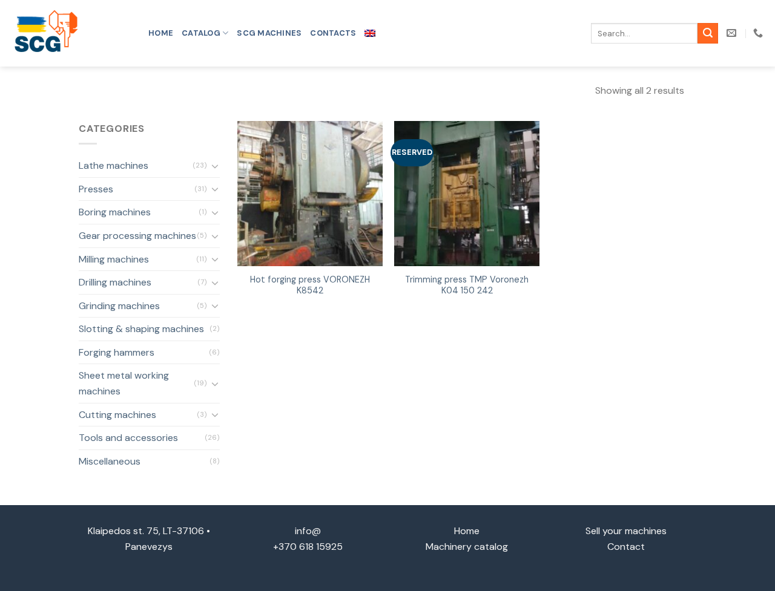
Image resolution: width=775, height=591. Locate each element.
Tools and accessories (128, 437)
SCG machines (269, 33)
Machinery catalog (467, 546)
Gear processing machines (137, 235)
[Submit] (708, 33)
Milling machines (114, 259)
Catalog (201, 33)
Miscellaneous (109, 461)
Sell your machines (626, 530)
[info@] (733, 33)
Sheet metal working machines (124, 383)
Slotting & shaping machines (141, 328)
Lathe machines (113, 165)
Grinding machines (119, 305)
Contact (626, 546)
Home (160, 33)
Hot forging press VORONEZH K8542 (310, 285)
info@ (308, 530)
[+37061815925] (759, 33)
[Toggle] (215, 165)
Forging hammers (116, 352)
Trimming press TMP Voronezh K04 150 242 (467, 285)
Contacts (333, 33)
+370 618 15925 (308, 546)
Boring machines (115, 212)
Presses (96, 189)
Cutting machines (117, 414)
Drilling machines (115, 282)
